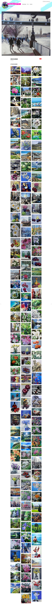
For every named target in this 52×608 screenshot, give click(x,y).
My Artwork (24, 4)
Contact (31, 4)
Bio (27, 4)
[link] (5, 5)
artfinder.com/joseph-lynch (47, 1)
